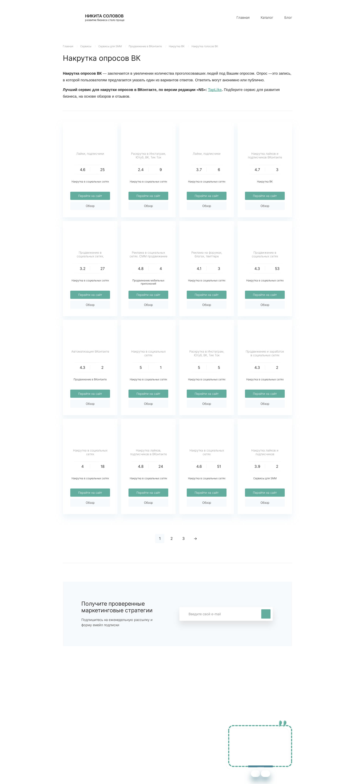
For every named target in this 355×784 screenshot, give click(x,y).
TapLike (215, 90)
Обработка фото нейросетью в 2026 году (92, 750)
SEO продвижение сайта (81, 745)
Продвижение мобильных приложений (148, 282)
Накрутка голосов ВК (205, 46)
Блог (288, 17)
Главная (243, 17)
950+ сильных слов (77, 739)
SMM (136, 745)
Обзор (90, 206)
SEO (136, 750)
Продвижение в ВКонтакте (145, 46)
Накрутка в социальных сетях (90, 181)
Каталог (267, 17)
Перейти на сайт (90, 196)
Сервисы (85, 46)
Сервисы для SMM (110, 46)
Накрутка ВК (177, 46)
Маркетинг (140, 739)
